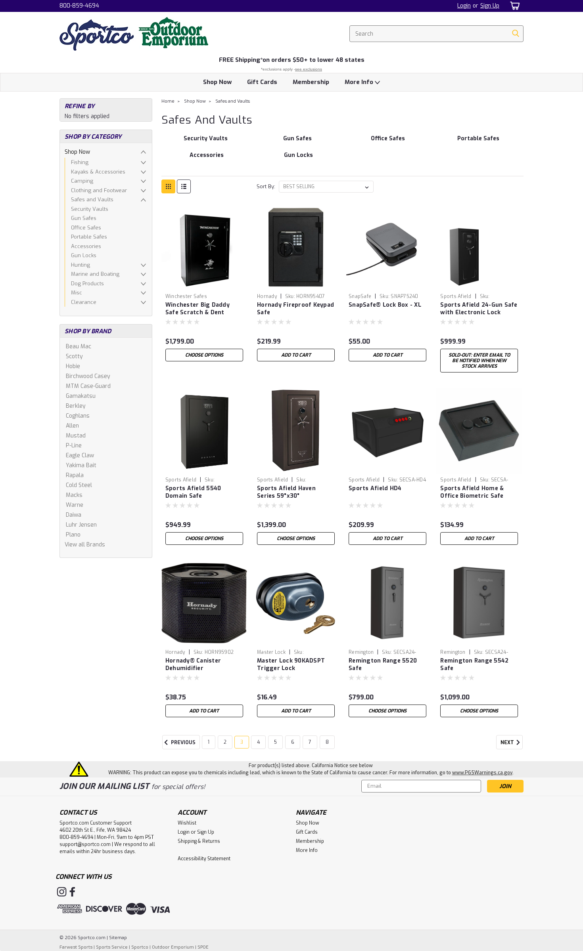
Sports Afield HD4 (375, 488)
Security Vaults (89, 209)
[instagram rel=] (62, 892)
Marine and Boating (95, 274)
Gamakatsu (81, 396)
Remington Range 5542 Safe (474, 664)
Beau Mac (78, 346)
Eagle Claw (80, 455)
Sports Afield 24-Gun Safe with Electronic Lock (478, 308)
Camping (82, 181)
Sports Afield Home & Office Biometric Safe (472, 492)
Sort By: (266, 186)
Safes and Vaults (92, 199)
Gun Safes (83, 218)
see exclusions (308, 69)
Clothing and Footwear (99, 190)
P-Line (74, 445)
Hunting (80, 265)
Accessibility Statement (204, 859)
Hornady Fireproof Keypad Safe (295, 308)
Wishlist (187, 823)
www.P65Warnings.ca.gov (482, 773)
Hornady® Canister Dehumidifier (193, 664)
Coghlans (78, 416)
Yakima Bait (81, 465)
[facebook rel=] (72, 892)
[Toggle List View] (184, 186)
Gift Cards (262, 82)
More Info (360, 82)
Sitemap (118, 938)
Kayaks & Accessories (98, 171)
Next (508, 743)
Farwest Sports (75, 947)
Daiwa (73, 515)
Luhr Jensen (81, 525)
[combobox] (436, 33)
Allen (72, 426)
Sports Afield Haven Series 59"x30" (286, 492)
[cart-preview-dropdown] (513, 5)
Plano (73, 535)
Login (464, 6)
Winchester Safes (186, 296)
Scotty (74, 356)
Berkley (76, 406)
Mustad (76, 435)
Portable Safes (89, 236)
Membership (311, 82)
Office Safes (86, 227)
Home (168, 101)
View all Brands (85, 544)
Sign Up (489, 6)
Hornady (267, 296)
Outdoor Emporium (173, 947)
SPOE (203, 947)
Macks (74, 495)
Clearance (83, 302)
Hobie (73, 366)
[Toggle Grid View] (168, 186)
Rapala (75, 475)
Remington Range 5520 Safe (383, 664)
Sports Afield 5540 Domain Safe (193, 492)
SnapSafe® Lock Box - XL (385, 305)
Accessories (86, 246)
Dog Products (87, 283)
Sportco (139, 947)
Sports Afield (455, 296)
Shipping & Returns (199, 841)
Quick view (204, 284)
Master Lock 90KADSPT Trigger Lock (291, 664)
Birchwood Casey (88, 376)
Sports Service (112, 947)
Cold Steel (79, 485)
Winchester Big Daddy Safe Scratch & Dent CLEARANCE (197, 312)
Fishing (79, 162)
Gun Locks (83, 255)
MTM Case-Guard (88, 386)
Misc (76, 292)
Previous (183, 743)
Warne (74, 505)
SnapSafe (360, 296)
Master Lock (271, 652)
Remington (361, 652)
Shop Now (217, 82)
